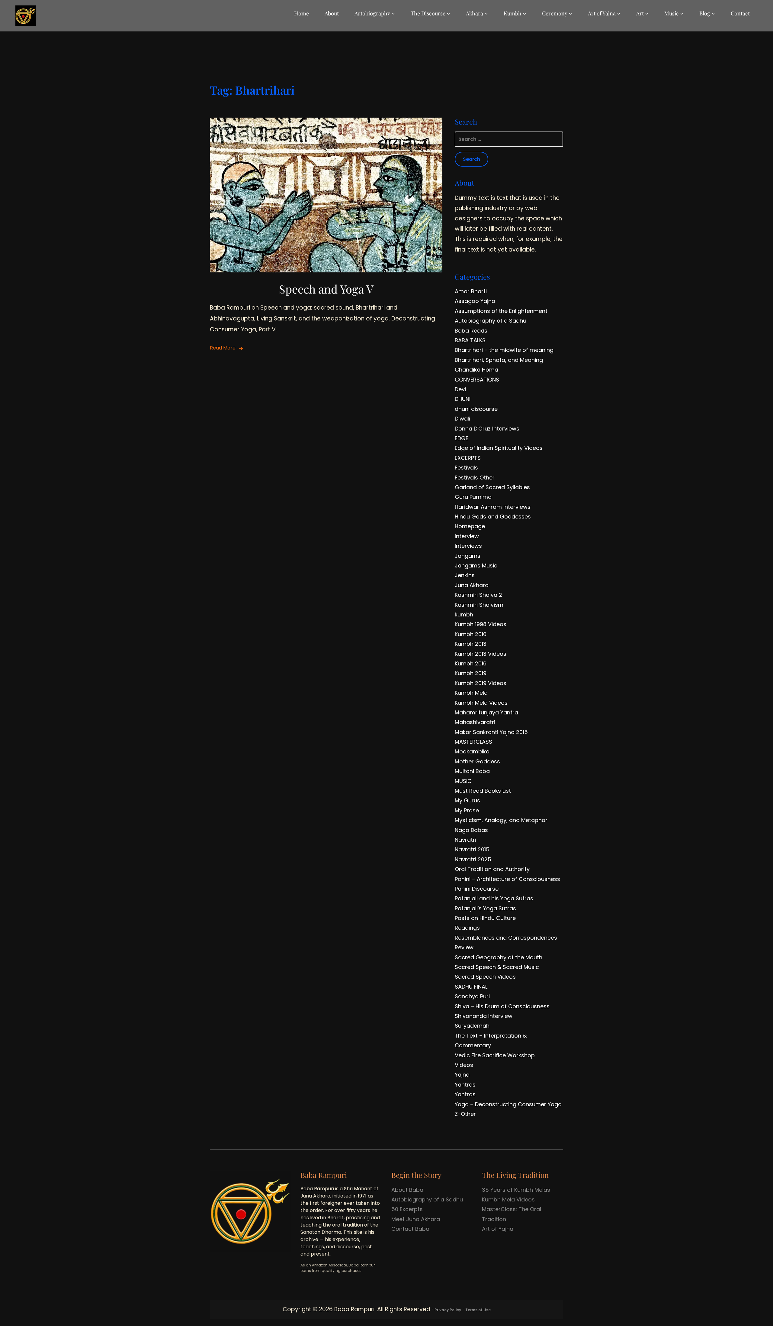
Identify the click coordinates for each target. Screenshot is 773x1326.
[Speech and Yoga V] (326, 122)
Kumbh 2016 (470, 663)
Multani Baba (472, 771)
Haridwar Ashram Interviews (493, 507)
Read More (223, 347)
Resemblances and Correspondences (506, 937)
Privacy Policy (448, 1309)
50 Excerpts (407, 1209)
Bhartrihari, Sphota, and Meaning (499, 360)
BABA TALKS (470, 340)
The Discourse (428, 13)
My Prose (467, 810)
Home (301, 13)
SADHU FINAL (471, 986)
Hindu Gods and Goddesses (493, 516)
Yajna (462, 1074)
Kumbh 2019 (470, 673)
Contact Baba (410, 1229)
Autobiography (372, 13)
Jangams (467, 556)
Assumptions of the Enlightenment (501, 311)
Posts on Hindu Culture (485, 918)
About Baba (407, 1190)
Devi (460, 389)
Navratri (465, 839)
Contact (740, 13)
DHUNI (462, 399)
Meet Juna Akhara (415, 1219)
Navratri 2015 (472, 849)
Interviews (468, 546)
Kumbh (512, 13)
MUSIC (463, 781)
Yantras (465, 1084)
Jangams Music (476, 565)
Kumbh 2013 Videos (480, 654)
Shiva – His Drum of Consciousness (502, 1006)
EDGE (461, 438)
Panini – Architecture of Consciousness (507, 879)
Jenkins (465, 575)
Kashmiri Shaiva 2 (478, 595)
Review (464, 947)
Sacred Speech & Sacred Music (497, 967)
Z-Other (465, 1114)
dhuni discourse (476, 409)
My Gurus (467, 800)
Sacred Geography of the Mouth (498, 957)
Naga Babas (471, 830)
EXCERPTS (468, 458)
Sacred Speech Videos (485, 976)
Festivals (466, 467)
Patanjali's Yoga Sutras (485, 908)
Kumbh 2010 (470, 634)
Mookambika (472, 751)
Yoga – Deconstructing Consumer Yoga (508, 1104)
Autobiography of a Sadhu (490, 320)
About (332, 13)
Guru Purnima (473, 497)
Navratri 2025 (473, 859)
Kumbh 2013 (470, 644)
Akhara (474, 13)
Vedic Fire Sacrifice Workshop (495, 1055)
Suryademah (472, 1025)
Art (640, 13)
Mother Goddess (477, 761)
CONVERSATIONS (477, 379)
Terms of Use (478, 1309)
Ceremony (554, 13)
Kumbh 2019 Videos (480, 683)
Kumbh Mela (471, 693)
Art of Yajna (602, 13)
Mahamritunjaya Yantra (486, 712)
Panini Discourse (477, 888)
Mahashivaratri (475, 722)
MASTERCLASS (473, 742)
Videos (464, 1065)
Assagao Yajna (475, 301)
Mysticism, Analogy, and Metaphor (501, 820)
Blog (704, 13)
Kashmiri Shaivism (479, 605)
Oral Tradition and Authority (492, 869)
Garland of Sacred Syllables (492, 487)
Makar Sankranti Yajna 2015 (491, 732)
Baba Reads (471, 330)
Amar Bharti (471, 291)
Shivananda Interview (483, 1016)
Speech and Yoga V (326, 289)
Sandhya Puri (472, 996)
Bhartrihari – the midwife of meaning (504, 350)
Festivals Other (475, 477)
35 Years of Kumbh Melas (516, 1190)
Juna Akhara (472, 585)
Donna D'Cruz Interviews (487, 428)
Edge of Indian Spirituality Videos (499, 448)
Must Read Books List (483, 791)
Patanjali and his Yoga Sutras (494, 898)
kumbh (464, 614)
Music (671, 13)
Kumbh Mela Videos (481, 703)
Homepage (470, 526)
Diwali (462, 418)
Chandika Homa (476, 369)
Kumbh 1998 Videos (480, 624)
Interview (467, 536)
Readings (467, 927)
